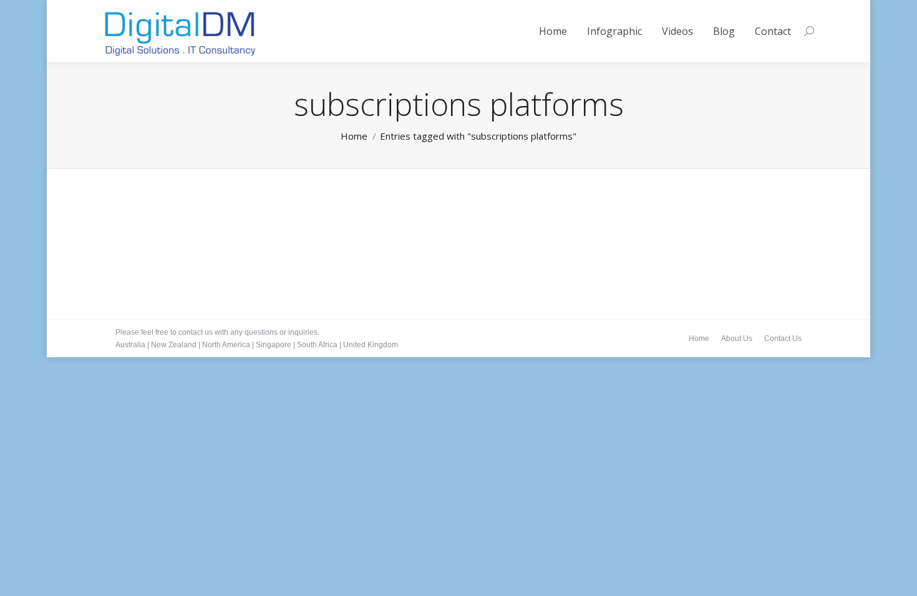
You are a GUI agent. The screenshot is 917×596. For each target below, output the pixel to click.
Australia (130, 344)
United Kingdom (370, 344)
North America (226, 344)
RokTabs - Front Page (168, 237)
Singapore (273, 344)
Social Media (164, 218)
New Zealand (173, 344)
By (230, 237)
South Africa (317, 344)
